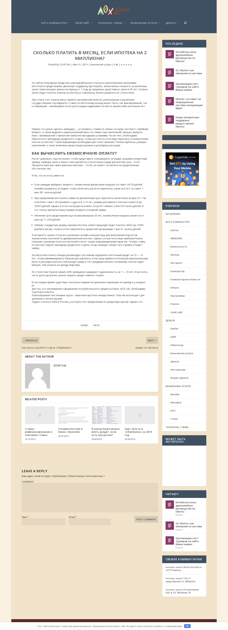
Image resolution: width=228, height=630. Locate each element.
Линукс (175, 287)
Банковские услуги (100, 64)
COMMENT (28, 481)
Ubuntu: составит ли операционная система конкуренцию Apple (189, 103)
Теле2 (174, 418)
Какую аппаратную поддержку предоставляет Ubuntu (187, 122)
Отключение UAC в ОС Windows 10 (182, 591)
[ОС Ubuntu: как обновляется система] (170, 72)
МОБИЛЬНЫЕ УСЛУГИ (144, 23)
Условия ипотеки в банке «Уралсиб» (70, 430)
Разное (175, 303)
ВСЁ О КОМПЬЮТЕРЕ (54, 23)
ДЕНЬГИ (171, 23)
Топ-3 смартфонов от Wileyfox (180, 580)
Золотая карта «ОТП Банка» (183, 568)
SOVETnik (65, 64)
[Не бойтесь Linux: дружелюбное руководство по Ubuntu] (170, 54)
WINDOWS (176, 238)
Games (175, 230)
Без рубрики (173, 213)
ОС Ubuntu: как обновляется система (189, 72)
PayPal (174, 328)
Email (73, 517)
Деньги (175, 361)
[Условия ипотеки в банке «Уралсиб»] (73, 415)
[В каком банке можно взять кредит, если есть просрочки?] (107, 415)
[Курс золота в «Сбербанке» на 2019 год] (140, 415)
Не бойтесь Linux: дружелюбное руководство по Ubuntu (186, 56)
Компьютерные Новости (185, 279)
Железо (175, 254)
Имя (25, 517)
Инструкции (178, 369)
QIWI (173, 336)
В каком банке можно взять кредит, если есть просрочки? (106, 431)
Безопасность (179, 246)
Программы (178, 295)
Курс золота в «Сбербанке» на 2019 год (138, 431)
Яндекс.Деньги (179, 377)
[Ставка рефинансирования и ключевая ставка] (40, 415)
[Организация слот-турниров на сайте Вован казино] (170, 86)
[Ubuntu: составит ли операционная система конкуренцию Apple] (170, 101)
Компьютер (178, 271)
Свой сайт (82, 23)
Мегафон (176, 402)
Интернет (177, 262)
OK (187, 625)
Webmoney (177, 345)
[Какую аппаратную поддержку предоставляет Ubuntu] (170, 119)
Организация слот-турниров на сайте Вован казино (187, 86)
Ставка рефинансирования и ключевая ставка (38, 431)
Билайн (175, 394)
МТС (173, 410)
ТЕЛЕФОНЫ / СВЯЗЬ (110, 23)
